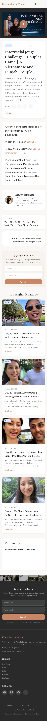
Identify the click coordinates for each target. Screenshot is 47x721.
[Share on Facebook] (19, 106)
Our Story (6, 664)
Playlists (5, 674)
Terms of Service (29, 710)
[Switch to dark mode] (36, 4)
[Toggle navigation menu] (42, 4)
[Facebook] (18, 692)
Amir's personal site (17, 651)
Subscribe (23, 282)
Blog (4, 667)
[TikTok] (25, 692)
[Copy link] (30, 106)
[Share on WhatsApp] (25, 106)
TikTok (22, 152)
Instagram (11, 152)
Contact (5, 678)
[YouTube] (4, 692)
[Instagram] (11, 692)
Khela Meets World (13, 4)
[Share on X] (14, 106)
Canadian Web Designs (33, 714)
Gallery (5, 671)
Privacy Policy (16, 710)
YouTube (31, 141)
